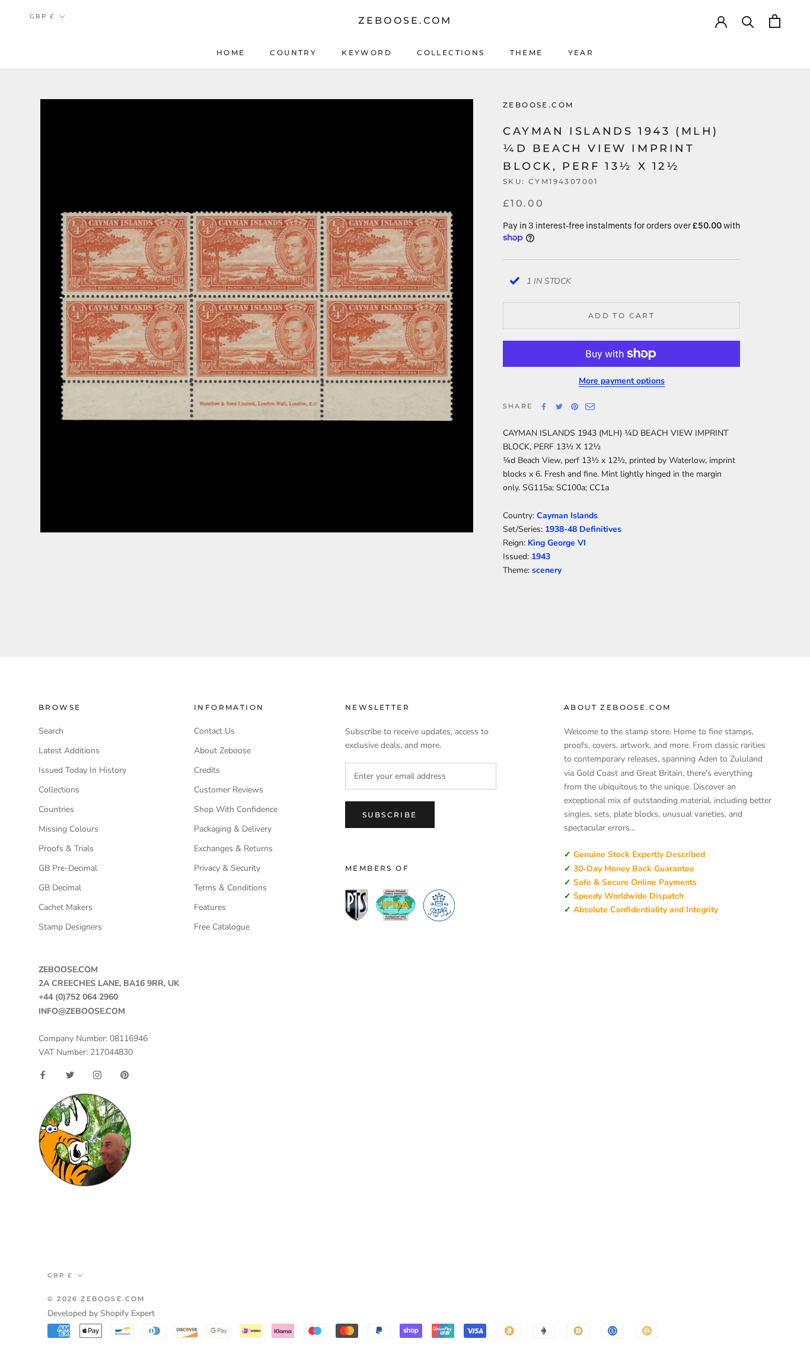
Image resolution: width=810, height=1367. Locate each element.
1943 (540, 556)
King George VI (557, 542)
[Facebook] (543, 406)
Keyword (367, 52)
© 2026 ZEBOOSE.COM (96, 1299)
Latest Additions (69, 750)
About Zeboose (222, 750)
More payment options (622, 380)
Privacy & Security (227, 868)
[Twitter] (559, 406)
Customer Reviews (228, 789)
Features (210, 907)
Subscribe (389, 814)
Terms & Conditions (230, 887)
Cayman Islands (567, 515)
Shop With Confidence (236, 809)
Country (293, 52)
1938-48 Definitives (583, 529)
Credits (207, 770)
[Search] (748, 21)
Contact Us (214, 731)
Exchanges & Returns (233, 848)
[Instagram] (97, 1075)
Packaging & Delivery (233, 829)
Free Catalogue (222, 927)
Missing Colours (68, 829)
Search (51, 731)
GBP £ (42, 16)
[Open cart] (774, 21)
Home (230, 52)
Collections (450, 52)
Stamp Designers (70, 927)
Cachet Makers (66, 907)
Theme (526, 52)
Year (581, 52)
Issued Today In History (82, 770)
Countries (56, 809)
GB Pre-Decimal (68, 868)
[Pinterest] (574, 406)
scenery (547, 570)
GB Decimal (60, 887)
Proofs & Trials (66, 848)
